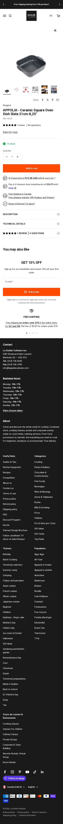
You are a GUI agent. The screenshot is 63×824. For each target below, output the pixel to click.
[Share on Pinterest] (52, 99)
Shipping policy (10, 509)
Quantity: (7, 150)
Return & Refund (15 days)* (21, 203)
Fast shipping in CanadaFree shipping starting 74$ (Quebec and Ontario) (31, 196)
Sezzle (6, 525)
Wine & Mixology (42, 491)
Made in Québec (10, 684)
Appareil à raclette (43, 570)
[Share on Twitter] (47, 99)
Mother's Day (9, 622)
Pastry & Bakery (42, 467)
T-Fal (36, 638)
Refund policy (9, 504)
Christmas (8, 668)
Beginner (7, 607)
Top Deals (39, 539)
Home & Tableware (43, 497)
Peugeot (7, 105)
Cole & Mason (41, 596)
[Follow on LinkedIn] (42, 772)
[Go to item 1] (7, 90)
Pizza (37, 512)
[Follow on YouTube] (27, 772)
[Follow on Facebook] (5, 772)
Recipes (7, 472)
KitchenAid (39, 622)
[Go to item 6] (54, 90)
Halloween (8, 638)
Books (37, 502)
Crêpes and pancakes (13, 580)
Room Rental (9, 762)
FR (51, 15)
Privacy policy (9, 498)
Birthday (7, 554)
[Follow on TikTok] (35, 772)
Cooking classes (11, 723)
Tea (4, 705)
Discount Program (11, 520)
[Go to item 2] (16, 90)
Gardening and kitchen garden (13, 651)
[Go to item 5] (44, 90)
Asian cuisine (9, 586)
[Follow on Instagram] (12, 772)
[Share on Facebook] (42, 99)
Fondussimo (40, 607)
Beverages (39, 486)
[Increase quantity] (17, 157)
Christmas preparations (14, 678)
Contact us (8, 488)
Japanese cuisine (11, 601)
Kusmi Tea (39, 628)
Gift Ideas (39, 528)
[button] (10, 125)
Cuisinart (38, 601)
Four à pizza (40, 612)
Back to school (10, 689)
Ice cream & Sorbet (12, 633)
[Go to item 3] (26, 90)
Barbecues (39, 580)
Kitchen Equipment (12, 467)
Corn (5, 663)
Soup (5, 700)
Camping (7, 575)
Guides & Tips (9, 462)
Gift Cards (39, 534)
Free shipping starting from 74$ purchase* (31, 4)
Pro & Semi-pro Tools (44, 523)
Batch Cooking (10, 559)
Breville (37, 591)
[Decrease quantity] (6, 157)
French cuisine (10, 591)
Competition (9, 477)
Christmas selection (12, 565)
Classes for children (12, 729)
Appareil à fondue (42, 565)
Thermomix (39, 633)
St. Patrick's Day (10, 694)
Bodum (37, 586)
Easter (6, 673)
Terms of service (39, 812)
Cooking (38, 462)
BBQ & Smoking (42, 507)
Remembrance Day (12, 657)
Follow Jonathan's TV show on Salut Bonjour (14, 537)
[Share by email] (57, 99)
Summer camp (10, 570)
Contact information (27, 815)
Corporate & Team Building (12, 746)
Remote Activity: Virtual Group (14, 755)
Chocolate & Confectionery (41, 474)
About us (7, 483)
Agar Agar (39, 554)
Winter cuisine (9, 596)
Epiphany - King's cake (13, 617)
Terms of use (9, 493)
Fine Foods (39, 481)
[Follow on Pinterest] (20, 772)
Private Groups (10, 739)
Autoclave (39, 575)
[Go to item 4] (35, 90)
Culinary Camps (10, 734)
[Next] (59, 4)
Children (38, 518)
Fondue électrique (43, 617)
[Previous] (3, 4)
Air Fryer (38, 559)
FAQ (5, 514)
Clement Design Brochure (15, 530)
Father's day (9, 628)
